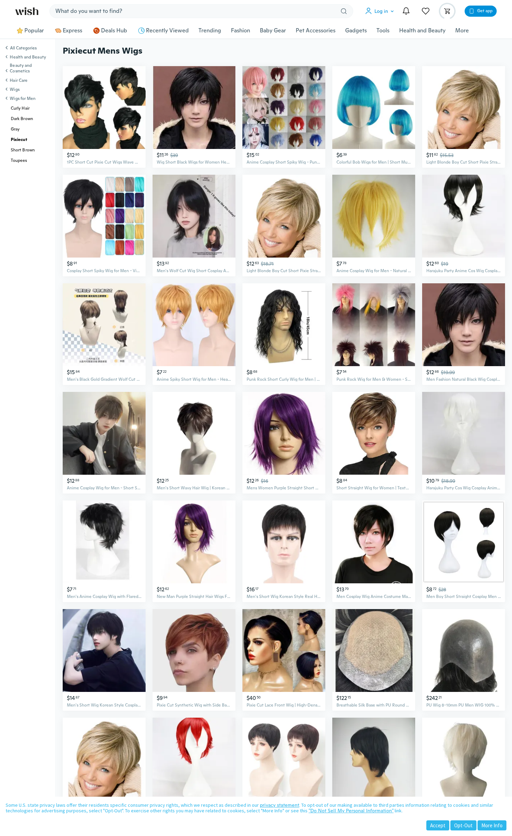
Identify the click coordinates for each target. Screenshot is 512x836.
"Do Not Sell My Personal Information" (351, 810)
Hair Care (19, 80)
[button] (381, 11)
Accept (437, 825)
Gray (15, 129)
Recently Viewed (167, 30)
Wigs (14, 89)
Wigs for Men (23, 98)
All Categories (23, 48)
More (462, 30)
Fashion (240, 30)
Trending (210, 30)
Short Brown (23, 150)
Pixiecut (19, 139)
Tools (383, 30)
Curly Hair (20, 108)
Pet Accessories (315, 30)
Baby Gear (273, 30)
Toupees (19, 160)
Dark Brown (22, 118)
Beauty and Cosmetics (21, 68)
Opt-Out (463, 825)
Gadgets (356, 30)
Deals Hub (114, 30)
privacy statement (279, 805)
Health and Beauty (422, 30)
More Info (492, 825)
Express (72, 30)
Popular (34, 30)
